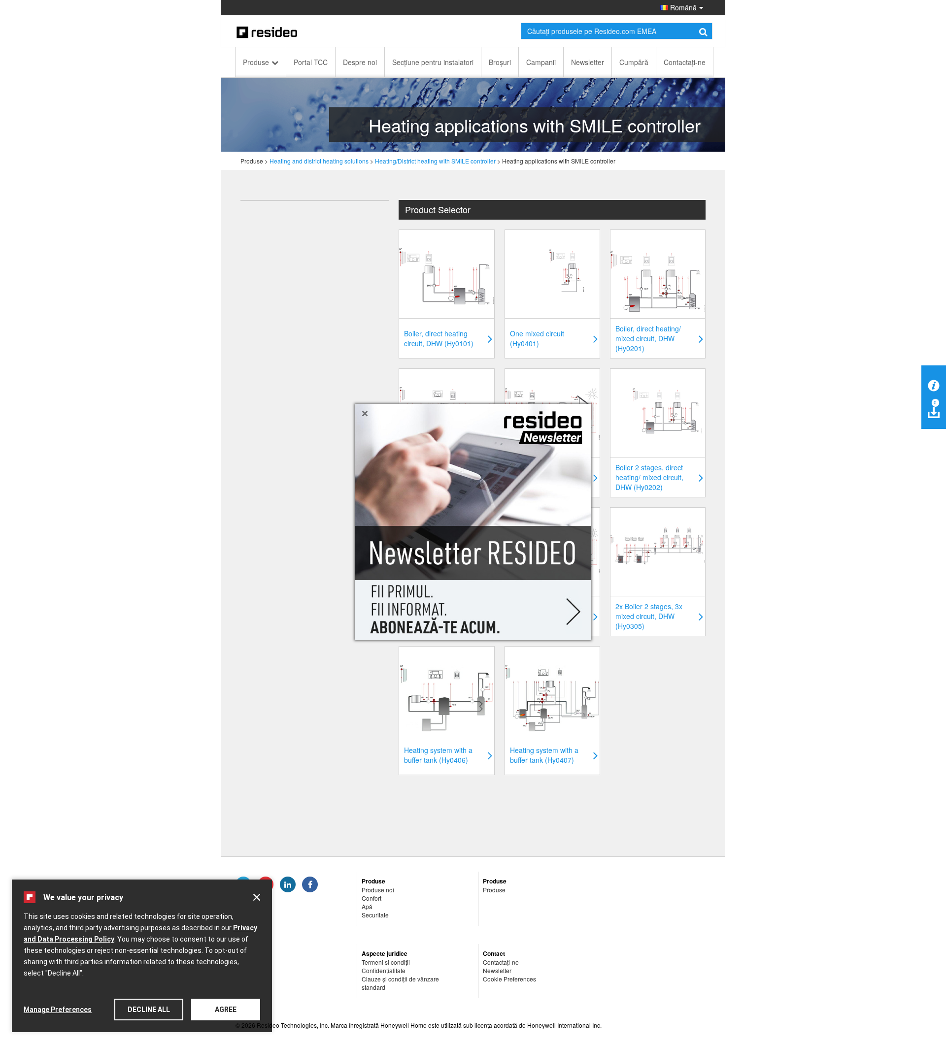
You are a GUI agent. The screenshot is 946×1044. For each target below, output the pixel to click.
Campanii (541, 62)
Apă (367, 906)
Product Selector (438, 209)
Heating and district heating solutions (319, 161)
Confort (371, 898)
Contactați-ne (685, 62)
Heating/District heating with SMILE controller (435, 161)
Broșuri (500, 62)
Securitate (375, 915)
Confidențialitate (383, 970)
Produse (256, 62)
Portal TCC (311, 62)
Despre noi (360, 62)
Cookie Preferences (509, 979)
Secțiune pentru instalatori (432, 62)
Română (682, 7)
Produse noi (378, 889)
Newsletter (587, 62)
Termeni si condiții (386, 962)
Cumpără (633, 62)
